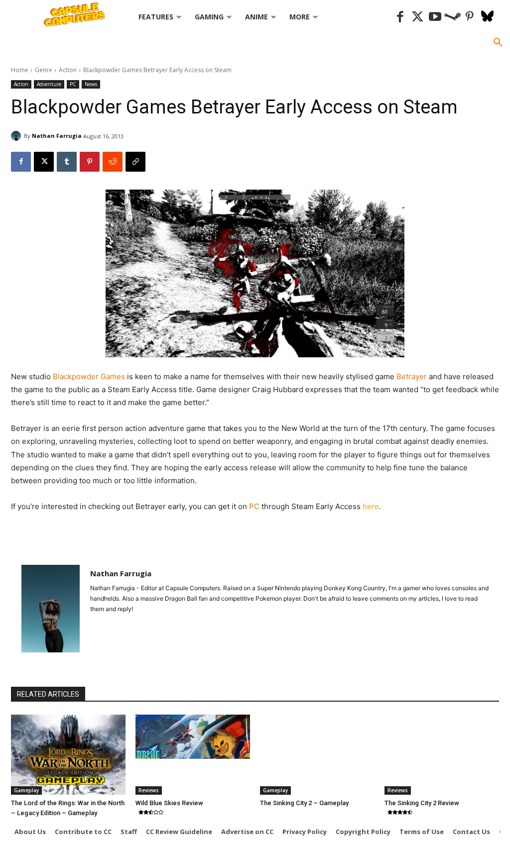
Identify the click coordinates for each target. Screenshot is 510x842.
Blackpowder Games (90, 376)
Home (19, 70)
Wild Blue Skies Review (169, 803)
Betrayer (411, 376)
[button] (498, 43)
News (91, 84)
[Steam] (452, 17)
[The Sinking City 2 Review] (441, 755)
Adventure (49, 84)
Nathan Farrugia (57, 135)
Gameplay (26, 790)
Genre (43, 70)
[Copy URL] (135, 162)
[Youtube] (435, 17)
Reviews (148, 790)
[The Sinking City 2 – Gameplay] (317, 755)
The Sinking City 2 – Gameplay (304, 803)
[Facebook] (400, 17)
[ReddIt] (113, 162)
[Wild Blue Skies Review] (192, 755)
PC (73, 84)
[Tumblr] (67, 162)
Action (68, 70)
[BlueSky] (487, 17)
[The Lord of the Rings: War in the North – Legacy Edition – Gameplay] (68, 755)
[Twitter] (417, 17)
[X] (44, 162)
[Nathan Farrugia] (17, 136)
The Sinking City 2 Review (421, 803)
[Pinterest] (470, 17)
